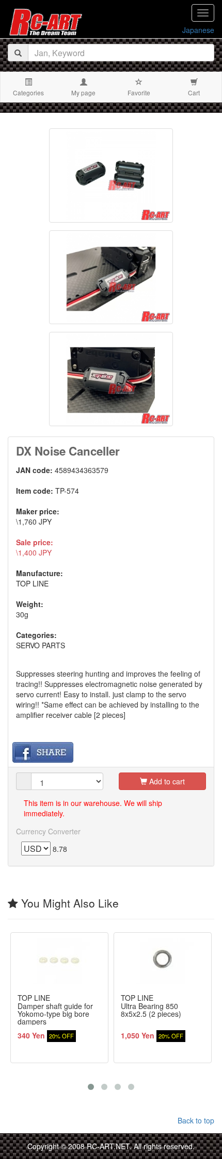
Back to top (196, 1120)
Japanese (198, 30)
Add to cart (166, 781)
